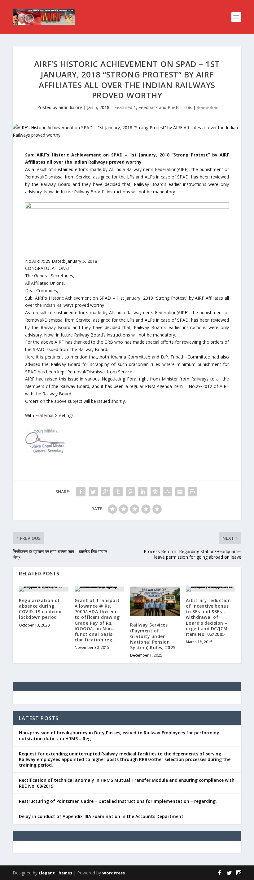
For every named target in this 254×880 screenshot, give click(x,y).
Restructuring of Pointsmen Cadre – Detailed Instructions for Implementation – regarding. (118, 801)
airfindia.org (70, 107)
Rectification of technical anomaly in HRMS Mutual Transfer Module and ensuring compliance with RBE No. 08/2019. (126, 783)
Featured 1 (125, 107)
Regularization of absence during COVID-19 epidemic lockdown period (41, 608)
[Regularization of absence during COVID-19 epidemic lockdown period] (43, 589)
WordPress (113, 873)
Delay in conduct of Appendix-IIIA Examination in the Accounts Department (101, 816)
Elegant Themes (55, 873)
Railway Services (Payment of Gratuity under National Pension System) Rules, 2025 (153, 636)
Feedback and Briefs (158, 107)
